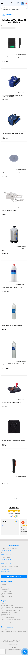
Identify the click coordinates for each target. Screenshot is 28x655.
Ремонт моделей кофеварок (9, 622)
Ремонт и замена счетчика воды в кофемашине (11, 620)
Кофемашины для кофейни (9, 635)
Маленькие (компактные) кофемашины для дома (13, 632)
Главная (3, 584)
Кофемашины (5, 629)
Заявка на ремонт (6, 591)
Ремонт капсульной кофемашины (10, 610)
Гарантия (3, 595)
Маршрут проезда (6, 593)
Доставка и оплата (6, 596)
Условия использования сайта (10, 641)
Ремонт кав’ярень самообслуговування (12, 607)
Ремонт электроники (7, 609)
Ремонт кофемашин (7, 605)
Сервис (3, 603)
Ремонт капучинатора (7, 617)
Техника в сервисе (6, 588)
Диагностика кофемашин (8, 616)
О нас (2, 586)
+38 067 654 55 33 (6, 550)
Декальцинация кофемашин (9, 612)
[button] (19, 3)
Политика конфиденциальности (10, 640)
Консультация (5, 589)
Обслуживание (5, 614)
